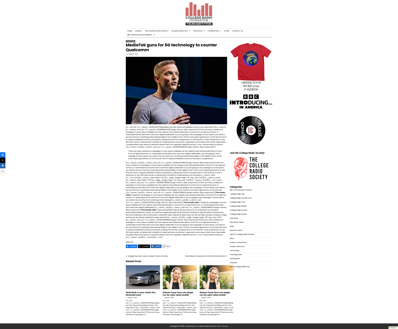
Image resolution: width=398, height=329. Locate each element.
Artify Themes (222, 326)
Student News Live (237, 246)
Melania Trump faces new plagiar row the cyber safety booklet (178, 293)
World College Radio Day (240, 266)
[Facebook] (2, 155)
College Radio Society (238, 210)
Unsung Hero (235, 258)
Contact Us (237, 31)
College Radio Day (179, 31)
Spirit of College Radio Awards (242, 234)
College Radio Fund (237, 202)
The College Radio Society (156, 31)
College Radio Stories (238, 214)
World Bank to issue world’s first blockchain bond (140, 293)
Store (226, 31)
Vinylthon (197, 31)
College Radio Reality (238, 206)
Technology (130, 41)
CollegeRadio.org (191, 326)
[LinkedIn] (2, 165)
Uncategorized (236, 254)
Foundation (213, 31)
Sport (232, 238)
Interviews (234, 218)
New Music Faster (237, 222)
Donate (138, 31)
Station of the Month (238, 242)
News (232, 226)
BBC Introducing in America (139, 35)
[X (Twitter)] (2, 160)
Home (129, 31)
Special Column (236, 230)
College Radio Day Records (241, 198)
